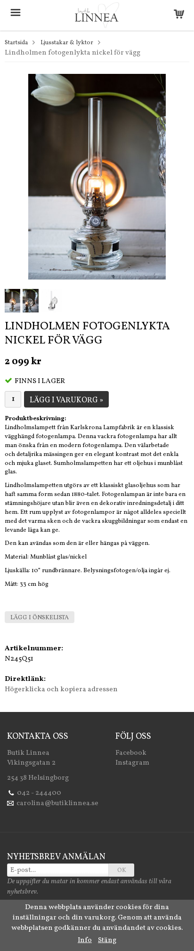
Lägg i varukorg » (66, 400)
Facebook (130, 753)
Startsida (16, 43)
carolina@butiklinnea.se (57, 803)
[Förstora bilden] (97, 177)
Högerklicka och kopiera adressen (61, 690)
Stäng (107, 940)
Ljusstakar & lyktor (66, 43)
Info (85, 940)
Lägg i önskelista (39, 618)
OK (121, 870)
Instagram (132, 763)
